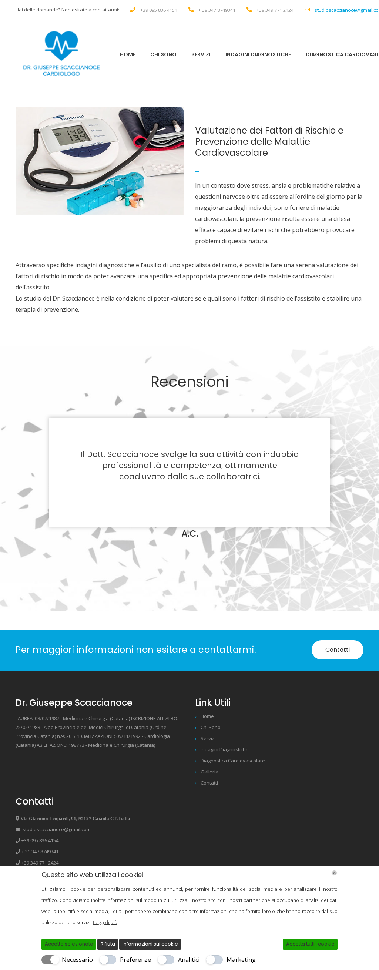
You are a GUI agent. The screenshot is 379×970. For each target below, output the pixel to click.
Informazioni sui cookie (150, 943)
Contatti (337, 649)
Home (127, 54)
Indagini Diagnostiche (258, 54)
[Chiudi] (334, 873)
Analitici (188, 960)
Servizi (201, 54)
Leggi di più (105, 922)
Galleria (209, 771)
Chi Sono (163, 54)
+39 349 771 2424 (275, 10)
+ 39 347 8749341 (216, 10)
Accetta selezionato (69, 943)
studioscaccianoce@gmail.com (55, 829)
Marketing (241, 960)
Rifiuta (108, 943)
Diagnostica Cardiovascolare (233, 760)
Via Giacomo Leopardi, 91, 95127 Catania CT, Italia (74, 818)
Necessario (77, 960)
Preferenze (135, 960)
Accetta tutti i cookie (310, 943)
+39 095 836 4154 (158, 10)
